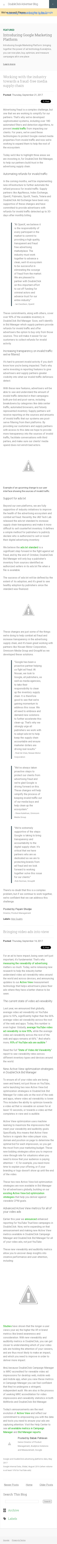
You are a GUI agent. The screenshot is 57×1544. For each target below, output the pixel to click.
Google (6, 1540)
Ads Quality (17, 919)
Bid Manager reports (29, 1432)
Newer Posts (11, 1484)
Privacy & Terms (18, 1540)
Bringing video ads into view (26, 931)
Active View (26, 982)
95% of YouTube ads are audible (27, 1042)
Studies (7, 1326)
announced (31, 1219)
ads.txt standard (29, 547)
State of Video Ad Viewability (35, 1050)
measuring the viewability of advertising (25, 963)
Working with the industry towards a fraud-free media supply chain (25, 81)
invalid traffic (19, 128)
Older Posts (46, 1484)
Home (29, 1484)
